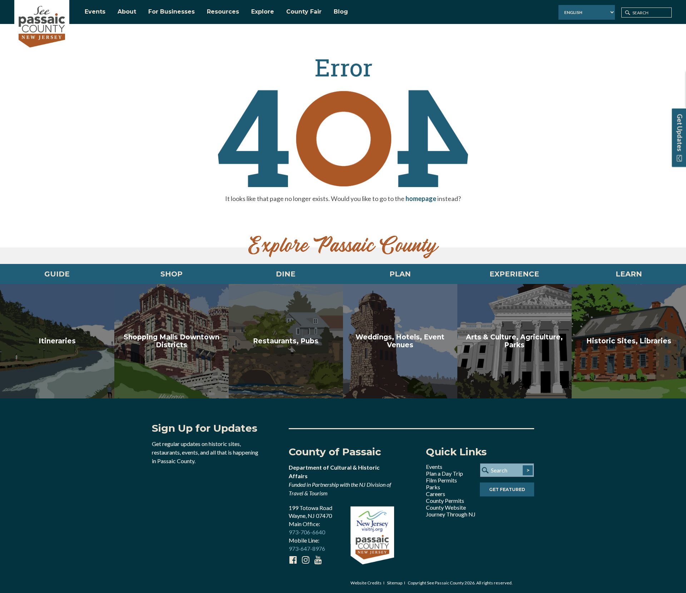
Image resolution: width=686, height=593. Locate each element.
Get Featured (507, 489)
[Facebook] (293, 559)
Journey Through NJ (451, 514)
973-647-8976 (307, 548)
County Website (446, 507)
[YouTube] (318, 559)
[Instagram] (305, 559)
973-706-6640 (307, 532)
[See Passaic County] (42, 26)
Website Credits (366, 582)
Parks (433, 487)
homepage (421, 198)
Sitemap (394, 582)
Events (434, 466)
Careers (435, 493)
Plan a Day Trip (444, 473)
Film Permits (441, 480)
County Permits (445, 500)
